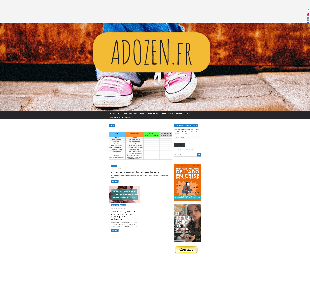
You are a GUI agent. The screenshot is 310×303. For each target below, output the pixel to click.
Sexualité (187, 113)
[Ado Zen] (155, 24)
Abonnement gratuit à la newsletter (122, 117)
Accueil (112, 113)
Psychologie (133, 113)
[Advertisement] (48, 11)
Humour (170, 113)
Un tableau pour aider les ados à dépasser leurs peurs (136, 172)
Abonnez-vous (179, 145)
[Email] (308, 19)
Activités (142, 113)
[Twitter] (308, 16)
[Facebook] (308, 10)
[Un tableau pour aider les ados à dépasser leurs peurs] (140, 145)
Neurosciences (122, 113)
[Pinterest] (308, 13)
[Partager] (308, 23)
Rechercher (199, 154)
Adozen (124, 168)
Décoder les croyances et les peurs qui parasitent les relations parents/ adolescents (124, 215)
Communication (153, 113)
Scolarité (179, 113)
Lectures (163, 113)
